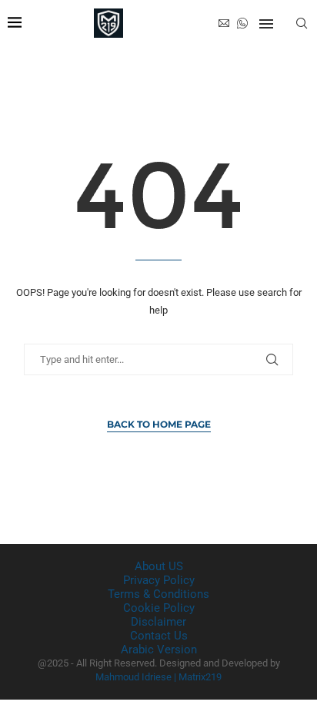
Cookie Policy (159, 608)
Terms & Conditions (158, 594)
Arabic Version (159, 649)
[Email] (224, 23)
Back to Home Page (159, 424)
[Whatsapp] (242, 23)
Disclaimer (158, 622)
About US (159, 566)
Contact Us (159, 636)
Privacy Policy (159, 580)
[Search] (301, 23)
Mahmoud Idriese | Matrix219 (158, 677)
